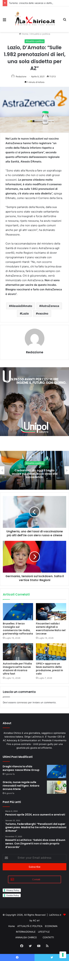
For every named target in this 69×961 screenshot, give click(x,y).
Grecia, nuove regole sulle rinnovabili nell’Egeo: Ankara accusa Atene (21, 785)
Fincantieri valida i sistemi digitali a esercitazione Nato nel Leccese (50, 628)
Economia (34, 463)
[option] (34, 470)
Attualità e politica (40, 33)
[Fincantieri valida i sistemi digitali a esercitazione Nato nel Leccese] (51, 611)
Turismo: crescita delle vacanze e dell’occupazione (36, 3)
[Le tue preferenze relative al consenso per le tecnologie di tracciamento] (62, 954)
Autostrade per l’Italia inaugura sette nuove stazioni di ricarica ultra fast (17, 668)
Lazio (25, 313)
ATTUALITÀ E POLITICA (29, 926)
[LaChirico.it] (34, 19)
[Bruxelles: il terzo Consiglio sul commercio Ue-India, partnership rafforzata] (18, 611)
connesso (22, 702)
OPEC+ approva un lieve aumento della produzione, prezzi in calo (49, 668)
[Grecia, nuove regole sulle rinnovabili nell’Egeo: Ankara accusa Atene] (56, 787)
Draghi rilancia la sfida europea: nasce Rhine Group (21, 768)
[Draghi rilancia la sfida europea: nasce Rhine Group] (56, 771)
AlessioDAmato (21, 306)
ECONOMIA (51, 926)
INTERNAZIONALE (26, 931)
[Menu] (4, 21)
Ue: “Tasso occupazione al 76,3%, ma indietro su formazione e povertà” (34, 473)
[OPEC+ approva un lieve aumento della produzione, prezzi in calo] (51, 651)
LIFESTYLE (44, 931)
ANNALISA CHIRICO (26, 937)
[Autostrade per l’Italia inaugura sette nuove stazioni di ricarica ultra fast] (18, 651)
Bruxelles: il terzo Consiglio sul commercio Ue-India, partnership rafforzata (18, 628)
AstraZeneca (50, 306)
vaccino (43, 313)
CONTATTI (48, 937)
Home (24, 33)
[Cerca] (64, 21)
